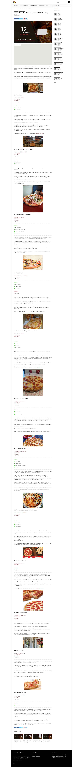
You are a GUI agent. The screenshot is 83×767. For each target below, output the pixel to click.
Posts (47, 5)
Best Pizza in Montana (57, 44)
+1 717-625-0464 (17, 696)
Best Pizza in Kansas (57, 32)
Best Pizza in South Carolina (58, 62)
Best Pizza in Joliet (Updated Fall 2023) (37, 741)
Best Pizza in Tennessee (58, 64)
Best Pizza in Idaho (57, 27)
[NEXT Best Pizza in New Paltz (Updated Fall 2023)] (82, 764)
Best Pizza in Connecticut (58, 19)
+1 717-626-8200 (17, 402)
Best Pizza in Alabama (57, 12)
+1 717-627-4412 (17, 218)
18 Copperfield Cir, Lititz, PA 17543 (20, 401)
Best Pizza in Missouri (57, 43)
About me (33, 756)
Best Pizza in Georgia (57, 24)
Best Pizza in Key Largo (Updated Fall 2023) (18, 741)
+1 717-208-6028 (17, 153)
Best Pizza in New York (57, 52)
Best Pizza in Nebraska (58, 45)
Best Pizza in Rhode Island (58, 60)
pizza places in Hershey (39, 588)
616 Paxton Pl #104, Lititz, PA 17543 (20, 451)
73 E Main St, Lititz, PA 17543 (19, 333)
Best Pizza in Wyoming (57, 74)
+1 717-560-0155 (17, 616)
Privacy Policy (38, 756)
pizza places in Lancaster (39, 133)
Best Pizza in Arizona (57, 14)
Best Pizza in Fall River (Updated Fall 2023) (47, 741)
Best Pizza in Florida (57, 23)
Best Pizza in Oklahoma (58, 57)
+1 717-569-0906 (17, 452)
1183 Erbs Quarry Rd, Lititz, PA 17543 (20, 152)
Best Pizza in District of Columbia (59, 22)
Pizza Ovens (15, 5)
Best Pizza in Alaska (57, 13)
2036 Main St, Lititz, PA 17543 (19, 217)
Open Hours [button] (17, 102)
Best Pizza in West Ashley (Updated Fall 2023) (27, 741)
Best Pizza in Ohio (57, 55)
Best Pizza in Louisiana (58, 34)
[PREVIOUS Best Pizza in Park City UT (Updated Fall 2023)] (1, 764)
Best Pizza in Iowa (57, 30)
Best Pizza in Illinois (57, 28)
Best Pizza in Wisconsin (58, 73)
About (51, 5)
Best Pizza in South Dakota (58, 63)
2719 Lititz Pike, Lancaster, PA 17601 (20, 512)
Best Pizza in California (57, 17)
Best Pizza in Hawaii (57, 25)
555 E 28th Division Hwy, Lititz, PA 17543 (21, 275)
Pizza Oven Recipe (57, 79)
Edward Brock (18, 14)
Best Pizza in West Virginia (58, 72)
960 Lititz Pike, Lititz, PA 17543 (19, 563)
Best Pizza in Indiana (57, 29)
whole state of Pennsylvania (41, 80)
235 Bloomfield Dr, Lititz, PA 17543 (20, 615)
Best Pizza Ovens (57, 75)
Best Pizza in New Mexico (58, 50)
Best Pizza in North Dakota (58, 54)
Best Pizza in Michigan (57, 39)
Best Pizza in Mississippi (58, 42)
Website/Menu (16, 100)
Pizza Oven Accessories (24, 5)
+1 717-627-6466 (17, 335)
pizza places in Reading (39, 366)
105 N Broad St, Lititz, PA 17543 (19, 653)
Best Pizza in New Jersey (58, 49)
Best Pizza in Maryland (57, 37)
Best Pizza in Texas (57, 65)
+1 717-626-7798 (17, 654)
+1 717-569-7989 (17, 514)
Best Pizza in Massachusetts (58, 38)
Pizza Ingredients (41, 5)
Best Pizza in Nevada (57, 47)
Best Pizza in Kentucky (57, 33)
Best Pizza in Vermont (57, 68)
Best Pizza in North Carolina (58, 53)
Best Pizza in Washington (58, 70)
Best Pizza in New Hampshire (59, 48)
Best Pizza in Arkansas (57, 15)
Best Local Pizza (56, 5)
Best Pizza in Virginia (57, 69)
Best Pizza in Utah (57, 67)
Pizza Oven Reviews (33, 5)
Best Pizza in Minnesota (58, 40)
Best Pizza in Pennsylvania (58, 59)
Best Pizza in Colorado (57, 18)
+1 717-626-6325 (17, 99)
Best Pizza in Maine (57, 35)
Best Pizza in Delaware (58, 20)
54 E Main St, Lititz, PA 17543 (19, 97)
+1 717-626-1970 (17, 277)
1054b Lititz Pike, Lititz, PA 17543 (19, 695)
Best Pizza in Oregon (57, 58)
